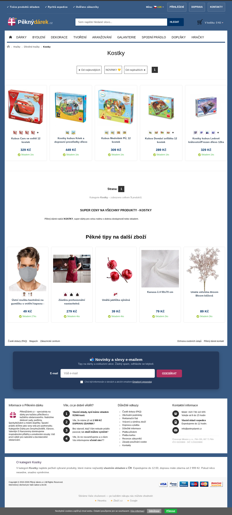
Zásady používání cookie (134, 442)
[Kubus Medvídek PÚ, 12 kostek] (116, 107)
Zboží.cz (117, 500)
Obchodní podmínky (132, 415)
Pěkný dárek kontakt (214, 341)
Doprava (197, 7)
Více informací (137, 511)
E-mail (54, 373)
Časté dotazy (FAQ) (17, 341)
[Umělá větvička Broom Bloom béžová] (204, 269)
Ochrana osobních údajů (189, 341)
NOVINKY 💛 (113, 69)
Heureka (100, 500)
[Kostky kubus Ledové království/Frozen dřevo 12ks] (206, 107)
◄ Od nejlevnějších (89, 69)
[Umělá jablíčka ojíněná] (116, 269)
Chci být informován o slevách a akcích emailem (118, 382)
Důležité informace (131, 428)
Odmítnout (154, 511)
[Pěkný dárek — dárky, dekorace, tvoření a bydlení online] (33, 21)
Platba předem (129, 432)
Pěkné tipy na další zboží (116, 237)
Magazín (33, 341)
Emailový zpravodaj (142, 382)
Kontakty (216, 7)
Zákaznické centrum (50, 341)
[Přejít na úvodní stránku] (8, 47)
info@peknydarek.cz (192, 428)
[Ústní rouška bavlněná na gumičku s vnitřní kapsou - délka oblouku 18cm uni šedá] (27, 269)
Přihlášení (177, 7)
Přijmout (170, 511)
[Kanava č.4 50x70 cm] (160, 269)
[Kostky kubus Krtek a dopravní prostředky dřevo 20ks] (71, 107)
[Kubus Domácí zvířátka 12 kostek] (161, 107)
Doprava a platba (130, 425)
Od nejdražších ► (135, 69)
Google (132, 500)
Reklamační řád (130, 418)
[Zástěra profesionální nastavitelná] (72, 269)
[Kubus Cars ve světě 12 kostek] (26, 107)
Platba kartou (128, 435)
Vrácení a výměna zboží (134, 422)
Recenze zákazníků (132, 438)
